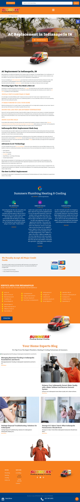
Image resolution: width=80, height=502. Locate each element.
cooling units (18, 83)
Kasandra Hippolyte (66, 206)
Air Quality (5, 154)
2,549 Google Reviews (43, 196)
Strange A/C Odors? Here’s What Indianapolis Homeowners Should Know (58, 427)
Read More (3, 365)
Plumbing (7, 473)
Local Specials (19, 480)
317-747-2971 (49, 498)
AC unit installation (20, 146)
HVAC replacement (16, 79)
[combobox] (47, 3)
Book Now (8, 498)
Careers (18, 483)
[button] (78, 21)
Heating (7, 475)
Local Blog (18, 473)
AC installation (19, 138)
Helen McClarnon (13, 206)
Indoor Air (7, 480)
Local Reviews (19, 476)
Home (1, 16)
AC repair (27, 88)
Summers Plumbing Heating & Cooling (40, 193)
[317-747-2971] (42, 499)
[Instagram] (43, 477)
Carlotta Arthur (40, 206)
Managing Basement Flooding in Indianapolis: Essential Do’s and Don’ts (18, 359)
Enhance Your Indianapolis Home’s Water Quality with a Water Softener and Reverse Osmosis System (59, 387)
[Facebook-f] (37, 477)
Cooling (6, 16)
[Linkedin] (40, 477)
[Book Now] (3, 499)
